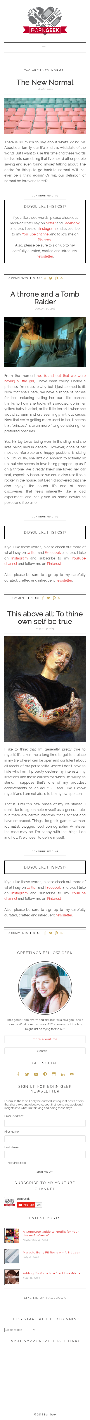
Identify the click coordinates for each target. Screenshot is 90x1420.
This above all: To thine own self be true (45, 617)
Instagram (47, 229)
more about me (45, 1039)
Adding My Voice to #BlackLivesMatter (52, 1273)
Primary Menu (45, 47)
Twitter (27, 1074)
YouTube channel (35, 234)
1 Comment (17, 598)
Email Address (14, 1116)
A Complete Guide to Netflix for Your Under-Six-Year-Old (51, 1233)
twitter (51, 223)
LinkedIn (63, 1074)
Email (72, 1074)
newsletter (44, 256)
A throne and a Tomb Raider (45, 298)
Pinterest (45, 240)
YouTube (36, 1074)
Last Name (11, 1147)
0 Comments (18, 278)
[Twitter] (51, 279)
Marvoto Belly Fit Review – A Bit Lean (51, 1252)
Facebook (72, 223)
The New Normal (45, 82)
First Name (11, 1131)
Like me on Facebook (45, 1297)
